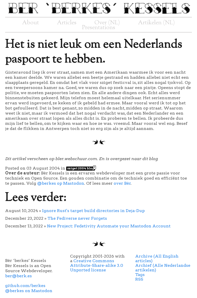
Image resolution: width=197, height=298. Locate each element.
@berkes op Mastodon (60, 183)
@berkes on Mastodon (28, 290)
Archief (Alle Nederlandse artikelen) (162, 267)
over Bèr (122, 183)
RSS (139, 279)
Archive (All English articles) (157, 258)
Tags (140, 274)
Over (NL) (107, 23)
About (30, 23)
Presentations (98, 28)
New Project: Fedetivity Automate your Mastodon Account (109, 226)
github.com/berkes (25, 285)
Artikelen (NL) (156, 23)
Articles (66, 23)
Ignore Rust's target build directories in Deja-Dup (93, 210)
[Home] (98, 14)
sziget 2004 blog (81, 168)
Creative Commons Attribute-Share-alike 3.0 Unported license (96, 265)
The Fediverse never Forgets (77, 218)
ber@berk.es (18, 275)
